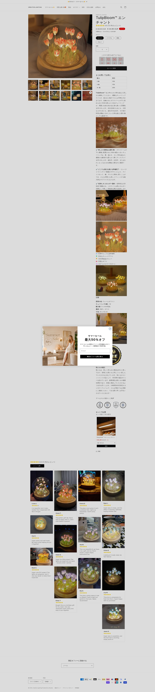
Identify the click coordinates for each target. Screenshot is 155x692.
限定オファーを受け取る (95, 356)
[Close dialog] (110, 328)
